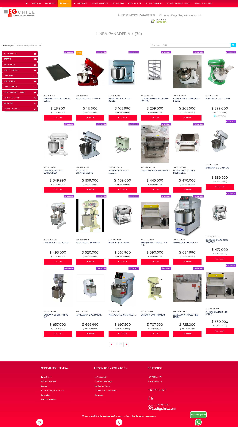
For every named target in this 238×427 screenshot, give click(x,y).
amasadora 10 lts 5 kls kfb (185, 242)
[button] (39, 422)
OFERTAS (65, 3)
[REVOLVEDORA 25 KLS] (123, 235)
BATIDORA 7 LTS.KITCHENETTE (84, 171)
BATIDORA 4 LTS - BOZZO (88, 98)
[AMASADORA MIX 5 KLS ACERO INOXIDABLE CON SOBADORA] (220, 305)
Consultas (51, 3)
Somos (44, 386)
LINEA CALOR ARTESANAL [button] (179, 3)
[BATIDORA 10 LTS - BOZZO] (58, 235)
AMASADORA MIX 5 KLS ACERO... (216, 313)
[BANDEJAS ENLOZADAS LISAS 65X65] (58, 91)
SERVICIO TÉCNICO (11, 108)
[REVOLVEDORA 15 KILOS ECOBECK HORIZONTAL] (220, 233)
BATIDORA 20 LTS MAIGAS (153, 314)
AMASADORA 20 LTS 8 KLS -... (122, 314)
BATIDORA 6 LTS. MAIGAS (217, 167)
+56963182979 (147, 15)
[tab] (19, 53)
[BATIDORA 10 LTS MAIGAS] (90, 235)
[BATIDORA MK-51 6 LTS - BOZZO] (123, 91)
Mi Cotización (101, 376)
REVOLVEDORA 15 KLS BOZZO (155, 170)
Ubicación (37, 3)
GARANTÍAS (8, 103)
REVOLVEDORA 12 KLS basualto (119, 171)
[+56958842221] (152, 398)
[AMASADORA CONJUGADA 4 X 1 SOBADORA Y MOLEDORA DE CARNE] (155, 235)
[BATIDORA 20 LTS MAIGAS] (155, 307)
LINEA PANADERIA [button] (100, 3)
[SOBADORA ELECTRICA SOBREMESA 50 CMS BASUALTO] (187, 163)
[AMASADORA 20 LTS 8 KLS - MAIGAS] (123, 307)
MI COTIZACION (10, 53)
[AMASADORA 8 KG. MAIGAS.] (90, 307)
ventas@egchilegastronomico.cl (182, 15)
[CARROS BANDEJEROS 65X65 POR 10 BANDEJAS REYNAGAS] (155, 91)
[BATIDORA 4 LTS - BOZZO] (90, 91)
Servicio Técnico (48, 399)
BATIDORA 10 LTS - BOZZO (56, 242)
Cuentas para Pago (103, 381)
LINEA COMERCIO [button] (154, 3)
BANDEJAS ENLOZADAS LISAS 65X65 (57, 99)
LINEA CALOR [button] (135, 3)
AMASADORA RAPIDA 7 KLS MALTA (186, 315)
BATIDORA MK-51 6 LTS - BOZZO (120, 99)
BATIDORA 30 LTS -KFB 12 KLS (56, 315)
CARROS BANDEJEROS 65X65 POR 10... (154, 99)
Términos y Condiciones (106, 390)
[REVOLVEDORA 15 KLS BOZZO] (155, 163)
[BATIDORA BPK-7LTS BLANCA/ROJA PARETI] (58, 163)
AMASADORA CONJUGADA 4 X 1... (154, 243)
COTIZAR (58, 117)
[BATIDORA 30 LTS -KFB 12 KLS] (58, 307)
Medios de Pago (102, 386)
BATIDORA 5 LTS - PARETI (218, 98)
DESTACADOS (81, 3)
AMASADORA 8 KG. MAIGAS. (89, 314)
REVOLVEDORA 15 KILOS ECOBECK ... (217, 241)
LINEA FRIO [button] (119, 3)
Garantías (99, 395)
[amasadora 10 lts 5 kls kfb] (187, 235)
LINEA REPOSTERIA (204, 3)
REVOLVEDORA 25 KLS (119, 242)
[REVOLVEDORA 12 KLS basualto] (123, 163)
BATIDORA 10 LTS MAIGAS (88, 242)
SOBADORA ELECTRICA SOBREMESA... (184, 171)
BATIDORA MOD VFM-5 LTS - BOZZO (186, 99)
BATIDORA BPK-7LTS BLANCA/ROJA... (53, 171)
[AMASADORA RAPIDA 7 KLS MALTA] (187, 307)
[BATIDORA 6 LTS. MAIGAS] (220, 160)
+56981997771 (129, 15)
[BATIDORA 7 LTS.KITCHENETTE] (90, 163)
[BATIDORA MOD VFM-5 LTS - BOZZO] (187, 91)
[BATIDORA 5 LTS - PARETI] (220, 91)
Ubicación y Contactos (53, 390)
